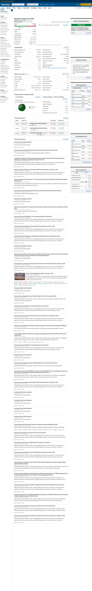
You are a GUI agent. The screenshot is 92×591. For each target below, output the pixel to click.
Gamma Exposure (4, 53)
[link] (67, 22)
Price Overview (4, 11)
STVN (16, 147)
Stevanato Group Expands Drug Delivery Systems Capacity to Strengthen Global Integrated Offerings (40, 325)
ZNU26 (16, 285)
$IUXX (57, 283)
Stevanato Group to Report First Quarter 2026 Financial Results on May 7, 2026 (34, 226)
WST (37, 429)
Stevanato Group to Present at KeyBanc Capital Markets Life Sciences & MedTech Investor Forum (39, 484)
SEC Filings (3, 80)
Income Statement (4, 99)
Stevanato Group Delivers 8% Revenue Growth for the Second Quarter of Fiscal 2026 (35, 150)
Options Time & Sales (5, 43)
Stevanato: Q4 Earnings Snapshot (23, 246)
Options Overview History (6, 46)
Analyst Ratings (4, 93)
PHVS (16, 342)
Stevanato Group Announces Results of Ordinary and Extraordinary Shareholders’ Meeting (37, 190)
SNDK (16, 283)
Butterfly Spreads (4, 71)
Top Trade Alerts (4, 26)
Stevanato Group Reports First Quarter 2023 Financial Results (30, 432)
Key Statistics (3, 79)
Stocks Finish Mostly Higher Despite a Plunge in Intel (39, 273)
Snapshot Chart (4, 19)
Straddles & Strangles (5, 68)
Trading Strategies (4, 25)
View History (65, 74)
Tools (44, 8)
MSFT (27, 285)
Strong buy (81, 25)
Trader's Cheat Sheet (5, 29)
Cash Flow (3, 102)
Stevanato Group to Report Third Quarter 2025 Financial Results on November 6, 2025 (36, 315)
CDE (27, 283)
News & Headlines (4, 77)
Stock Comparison (4, 85)
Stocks (3, 8)
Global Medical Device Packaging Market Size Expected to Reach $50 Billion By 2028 (35, 424)
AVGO (46, 282)
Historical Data (4, 34)
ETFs (14, 8)
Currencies (26, 8)
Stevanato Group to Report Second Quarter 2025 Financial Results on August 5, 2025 (36, 382)
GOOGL (16, 282)
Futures (19, 8)
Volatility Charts (4, 51)
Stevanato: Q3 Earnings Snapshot (23, 288)
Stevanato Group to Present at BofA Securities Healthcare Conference (32, 442)
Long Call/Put (3, 60)
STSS (16, 429)
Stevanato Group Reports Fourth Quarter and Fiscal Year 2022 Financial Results (34, 506)
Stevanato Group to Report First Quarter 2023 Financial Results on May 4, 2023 (34, 452)
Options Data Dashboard (6, 56)
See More (66, 47)
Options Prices (3, 38)
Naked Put (3, 63)
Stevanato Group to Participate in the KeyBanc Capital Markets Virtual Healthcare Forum (37, 236)
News (39, 8)
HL (56, 282)
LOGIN (78, 4)
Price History (3, 32)
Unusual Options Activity (6, 45)
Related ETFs (3, 83)
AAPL (28, 282)
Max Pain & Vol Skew (5, 54)
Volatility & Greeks (4, 40)
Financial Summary (4, 97)
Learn (49, 8)
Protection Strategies (5, 66)
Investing (33, 8)
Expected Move (4, 48)
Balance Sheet (3, 100)
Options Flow (3, 42)
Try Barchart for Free (86, 4)
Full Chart (66, 25)
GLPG (26, 342)
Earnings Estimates (4, 91)
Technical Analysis (4, 28)
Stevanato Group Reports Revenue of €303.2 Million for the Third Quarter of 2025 (35, 296)
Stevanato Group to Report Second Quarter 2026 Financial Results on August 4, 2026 (36, 169)
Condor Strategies (4, 73)
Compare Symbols (87, 162)
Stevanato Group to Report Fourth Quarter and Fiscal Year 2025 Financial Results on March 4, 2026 (39, 263)
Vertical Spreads (4, 65)
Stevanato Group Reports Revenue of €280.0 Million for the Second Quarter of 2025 (35, 363)
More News (65, 139)
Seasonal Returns (4, 31)
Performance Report (5, 13)
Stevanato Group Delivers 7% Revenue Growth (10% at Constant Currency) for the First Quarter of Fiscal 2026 (40, 207)
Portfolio (47, 4)
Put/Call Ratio (3, 49)
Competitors (3, 82)
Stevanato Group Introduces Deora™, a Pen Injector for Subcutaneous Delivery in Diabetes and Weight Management (40, 180)
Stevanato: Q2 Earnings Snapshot (23, 142)
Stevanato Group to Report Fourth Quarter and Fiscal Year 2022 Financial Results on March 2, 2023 (39, 515)
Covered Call (3, 62)
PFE (56, 429)
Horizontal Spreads (4, 70)
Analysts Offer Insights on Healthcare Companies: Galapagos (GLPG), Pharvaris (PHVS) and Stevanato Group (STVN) (40, 334)
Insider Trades (3, 87)
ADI (37, 283)
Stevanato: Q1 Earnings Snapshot (23, 199)
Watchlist (42, 4)
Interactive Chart (4, 17)
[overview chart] (53, 34)
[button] (90, 8)
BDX (27, 429)
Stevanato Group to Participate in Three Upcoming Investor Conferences (33, 216)
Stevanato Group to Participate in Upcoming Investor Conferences (31, 306)
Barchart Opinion (4, 23)
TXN (47, 283)
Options (8, 8)
